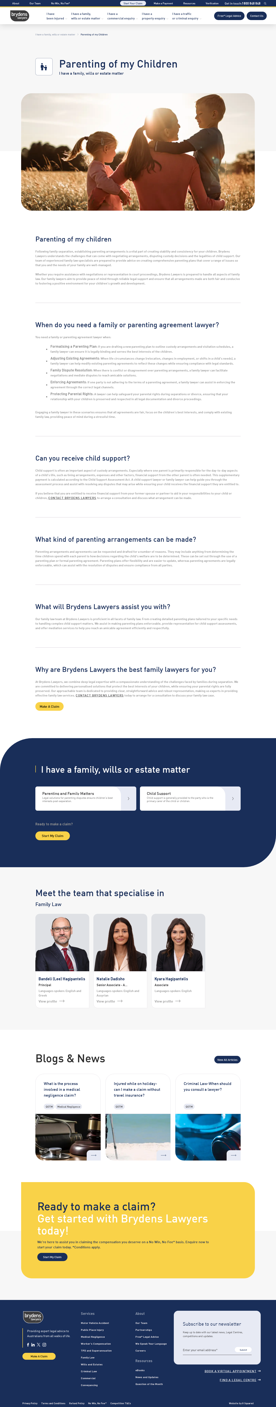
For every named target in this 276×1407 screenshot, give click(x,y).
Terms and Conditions (53, 1403)
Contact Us (256, 15)
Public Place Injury (92, 1330)
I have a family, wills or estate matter (85, 15)
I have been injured (55, 15)
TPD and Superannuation (96, 1350)
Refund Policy (76, 1403)
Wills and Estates (92, 1364)
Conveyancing (89, 1385)
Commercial (88, 1378)
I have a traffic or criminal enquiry (185, 15)
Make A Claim (49, 706)
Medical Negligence (93, 1337)
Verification (212, 3)
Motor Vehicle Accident (95, 1323)
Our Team (35, 3)
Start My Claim (52, 835)
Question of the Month (149, 1384)
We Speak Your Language (151, 1343)
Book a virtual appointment (230, 1371)
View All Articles (227, 1059)
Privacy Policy (29, 1403)
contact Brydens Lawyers (72, 498)
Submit (243, 1349)
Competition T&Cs (120, 1403)
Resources (189, 3)
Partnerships (143, 1330)
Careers (140, 1350)
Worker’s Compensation (96, 1343)
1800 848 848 (251, 3)
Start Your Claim (133, 3)
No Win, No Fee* (60, 3)
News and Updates (146, 1377)
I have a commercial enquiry (121, 15)
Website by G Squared (241, 1403)
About (15, 3)
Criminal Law (89, 1371)
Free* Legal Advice (229, 15)
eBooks (140, 1370)
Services (88, 1313)
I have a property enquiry (153, 15)
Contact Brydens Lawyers (100, 695)
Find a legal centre (238, 1380)
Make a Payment (163, 3)
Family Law (87, 1357)
